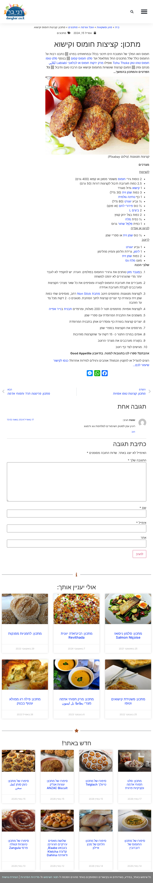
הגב (133, 431)
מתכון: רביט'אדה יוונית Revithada (76, 636)
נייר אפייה (55, 309)
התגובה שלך (137, 460)
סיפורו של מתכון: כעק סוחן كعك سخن (18, 784)
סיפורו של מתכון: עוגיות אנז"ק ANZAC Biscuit (57, 784)
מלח (128, 219)
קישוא (136, 188)
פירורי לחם (126, 206)
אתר (143, 537)
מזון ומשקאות (104, 27)
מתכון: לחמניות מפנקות (25, 633)
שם (143, 507)
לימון (137, 251)
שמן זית (127, 192)
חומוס (122, 179)
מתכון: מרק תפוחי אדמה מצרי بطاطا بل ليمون (76, 701)
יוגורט (128, 201)
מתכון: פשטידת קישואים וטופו (128, 701)
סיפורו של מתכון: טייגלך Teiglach (95, 782)
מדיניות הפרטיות (30, 877)
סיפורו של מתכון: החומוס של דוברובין (134, 844)
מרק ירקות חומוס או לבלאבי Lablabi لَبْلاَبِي (76, 63)
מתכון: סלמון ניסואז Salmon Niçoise (128, 636)
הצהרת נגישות (10, 877)
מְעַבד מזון (133, 272)
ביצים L (134, 210)
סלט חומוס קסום (81, 58)
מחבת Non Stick (88, 293)
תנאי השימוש (50, 877)
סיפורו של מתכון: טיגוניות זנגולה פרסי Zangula (18, 844)
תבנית (68, 309)
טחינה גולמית (126, 197)
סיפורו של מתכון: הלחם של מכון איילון (95, 844)
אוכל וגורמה (87, 27)
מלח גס (130, 260)
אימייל (141, 522)
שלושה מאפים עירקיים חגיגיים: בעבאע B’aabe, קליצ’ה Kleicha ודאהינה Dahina (57, 848)
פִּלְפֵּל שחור (124, 224)
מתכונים (73, 27)
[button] (144, 12)
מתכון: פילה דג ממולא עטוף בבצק (24, 701)
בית (117, 27)
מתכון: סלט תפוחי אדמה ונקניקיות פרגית (134, 784)
